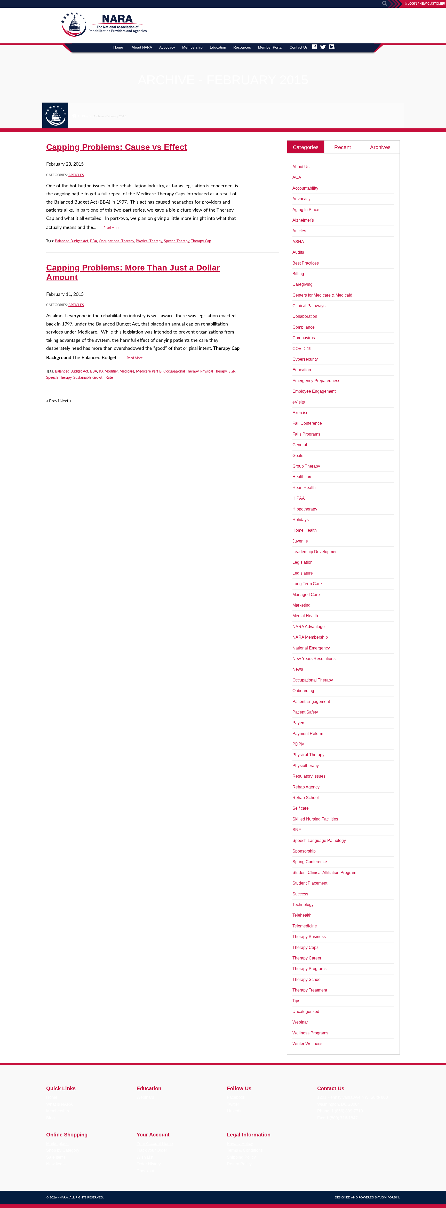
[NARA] (97, 36)
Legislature (302, 573)
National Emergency (311, 648)
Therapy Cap (201, 241)
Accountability (305, 188)
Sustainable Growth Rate (93, 378)
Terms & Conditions (245, 1150)
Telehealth (302, 915)
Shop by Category (62, 1150)
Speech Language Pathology (319, 840)
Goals (297, 455)
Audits (298, 252)
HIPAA (298, 498)
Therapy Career (306, 958)
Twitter (233, 1104)
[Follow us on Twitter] (323, 47)
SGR (231, 371)
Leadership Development (315, 551)
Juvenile (300, 541)
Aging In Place (305, 209)
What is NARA (59, 1104)
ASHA (298, 241)
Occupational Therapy (116, 241)
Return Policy (239, 1164)
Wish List (145, 1157)
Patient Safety (305, 712)
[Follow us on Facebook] (314, 46)
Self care (300, 808)
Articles (76, 175)
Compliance (303, 327)
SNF (296, 829)
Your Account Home (155, 1143)
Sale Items (56, 1157)
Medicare (127, 371)
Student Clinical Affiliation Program (324, 872)
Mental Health (305, 616)
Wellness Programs (310, 1033)
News (297, 669)
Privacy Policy (240, 1143)
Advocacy (167, 47)
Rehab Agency (306, 787)
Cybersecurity (305, 359)
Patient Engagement (311, 701)
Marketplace (57, 1143)
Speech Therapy (176, 241)
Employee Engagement (314, 391)
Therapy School (307, 979)
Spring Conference (309, 861)
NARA (63, 1197)
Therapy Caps (305, 947)
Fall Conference (307, 423)
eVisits (298, 402)
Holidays (300, 519)
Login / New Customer (426, 3)
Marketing (301, 605)
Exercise (300, 413)
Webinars (145, 1097)
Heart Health (304, 487)
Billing (298, 274)
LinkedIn (235, 1111)
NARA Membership (310, 637)
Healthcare (302, 477)
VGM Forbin (389, 1197)
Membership (192, 47)
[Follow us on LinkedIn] (332, 46)
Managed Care (306, 594)
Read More (111, 228)
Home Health (304, 530)
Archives (380, 147)
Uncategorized (305, 1011)
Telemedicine (304, 926)
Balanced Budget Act (71, 241)
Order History (149, 1164)
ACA (296, 177)
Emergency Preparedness (316, 380)
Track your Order (152, 1150)
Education (218, 47)
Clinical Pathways (308, 306)
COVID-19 (302, 348)
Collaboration (304, 316)
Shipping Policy (241, 1157)
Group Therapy (306, 466)
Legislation (302, 562)
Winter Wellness (307, 1043)
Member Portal (270, 47)
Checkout (145, 1171)
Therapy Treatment (309, 990)
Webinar (300, 1022)
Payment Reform (307, 733)
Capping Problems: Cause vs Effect (116, 147)
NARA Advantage (308, 626)
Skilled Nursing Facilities (315, 819)
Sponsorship (304, 851)
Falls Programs (306, 434)
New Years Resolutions (314, 658)
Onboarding (303, 690)
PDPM (298, 744)
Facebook (236, 1097)
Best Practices (305, 263)
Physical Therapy (149, 241)
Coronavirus (303, 338)
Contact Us (299, 47)
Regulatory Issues (308, 776)
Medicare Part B (149, 371)
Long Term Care (307, 584)
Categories (306, 147)
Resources (242, 47)
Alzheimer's (303, 220)
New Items (56, 1164)
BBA (93, 241)
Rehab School (305, 797)
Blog (85, 116)
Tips (296, 1000)
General (299, 445)
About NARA (142, 47)
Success (300, 894)
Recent (342, 147)
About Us (300, 167)
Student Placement (309, 883)
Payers (298, 723)
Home (118, 47)
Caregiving (302, 284)
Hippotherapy (304, 509)
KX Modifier (108, 371)
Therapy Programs (309, 968)
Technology (303, 904)
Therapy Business (309, 936)
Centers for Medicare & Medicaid (322, 295)
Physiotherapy (305, 765)
